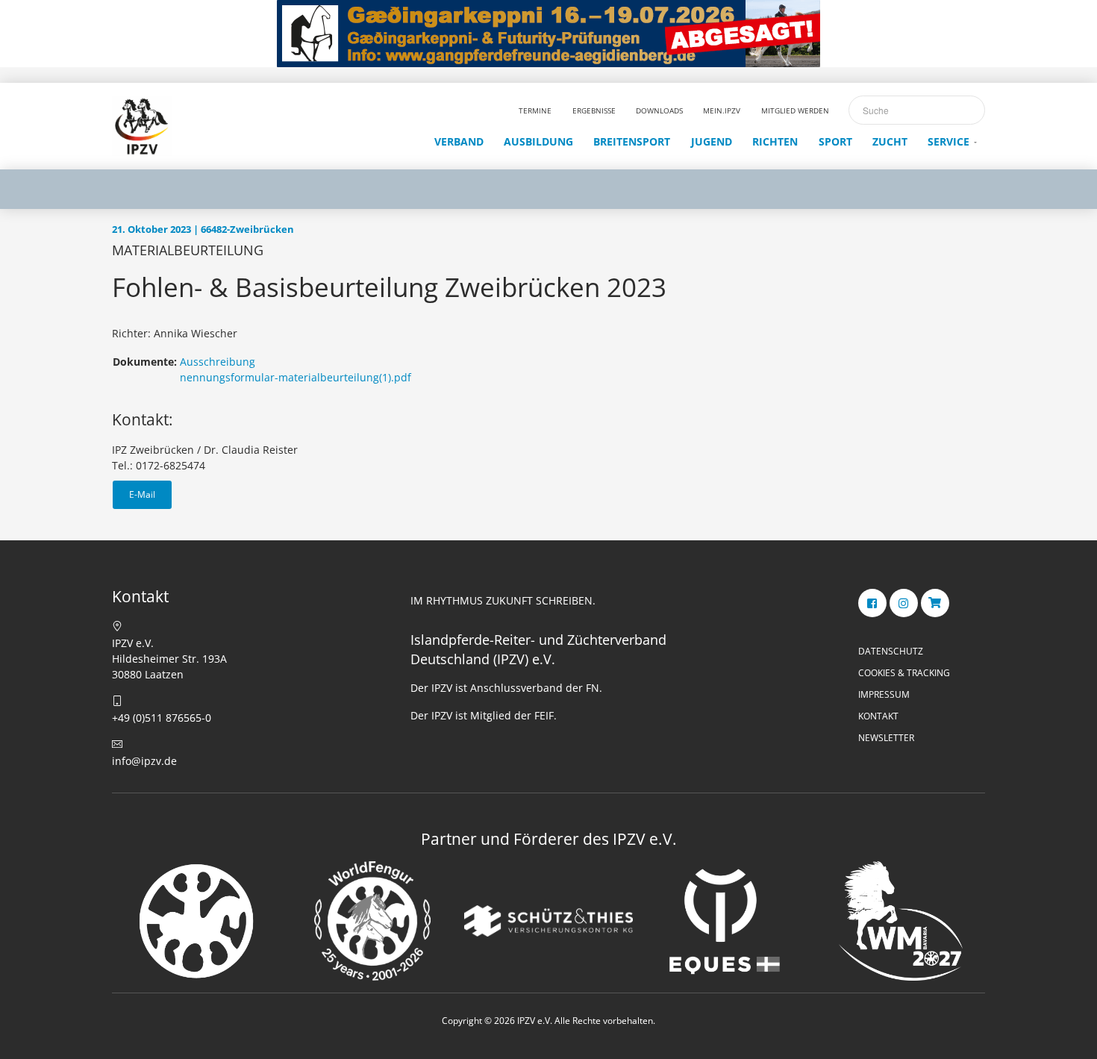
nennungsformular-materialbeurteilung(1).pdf (295, 377)
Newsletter (886, 737)
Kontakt (878, 716)
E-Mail (142, 494)
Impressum (884, 694)
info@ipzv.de (144, 761)
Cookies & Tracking (904, 672)
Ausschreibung (217, 361)
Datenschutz (890, 651)
